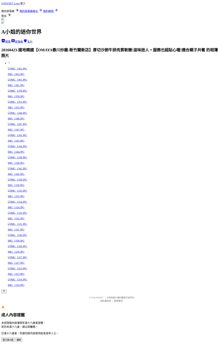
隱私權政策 (105, 301)
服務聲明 (118, 301)
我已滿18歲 (8, 340)
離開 (19, 340)
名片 (30, 41)
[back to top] (4, 291)
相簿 (8, 41)
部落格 (19, 41)
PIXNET (100, 297)
